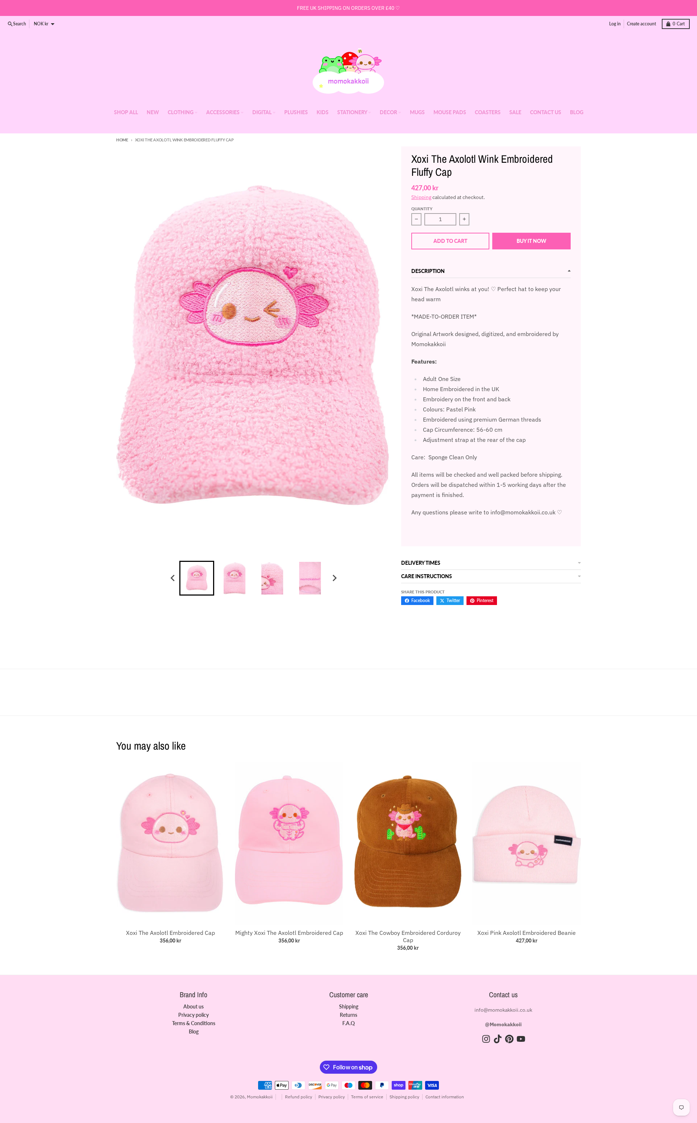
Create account (641, 23)
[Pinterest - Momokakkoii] (509, 1039)
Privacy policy (331, 1096)
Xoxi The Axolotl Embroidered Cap (170, 932)
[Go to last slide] (173, 578)
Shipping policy (404, 1096)
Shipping (421, 197)
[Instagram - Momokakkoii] (486, 1039)
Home (122, 139)
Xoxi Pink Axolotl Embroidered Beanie (526, 932)
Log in (615, 23)
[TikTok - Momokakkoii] (497, 1039)
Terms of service (367, 1096)
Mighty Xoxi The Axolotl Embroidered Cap (289, 932)
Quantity (421, 208)
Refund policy (298, 1096)
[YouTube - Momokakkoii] (521, 1039)
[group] (196, 578)
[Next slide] (334, 578)
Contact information (444, 1096)
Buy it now (531, 241)
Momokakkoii (260, 1096)
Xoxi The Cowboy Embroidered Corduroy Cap (408, 936)
